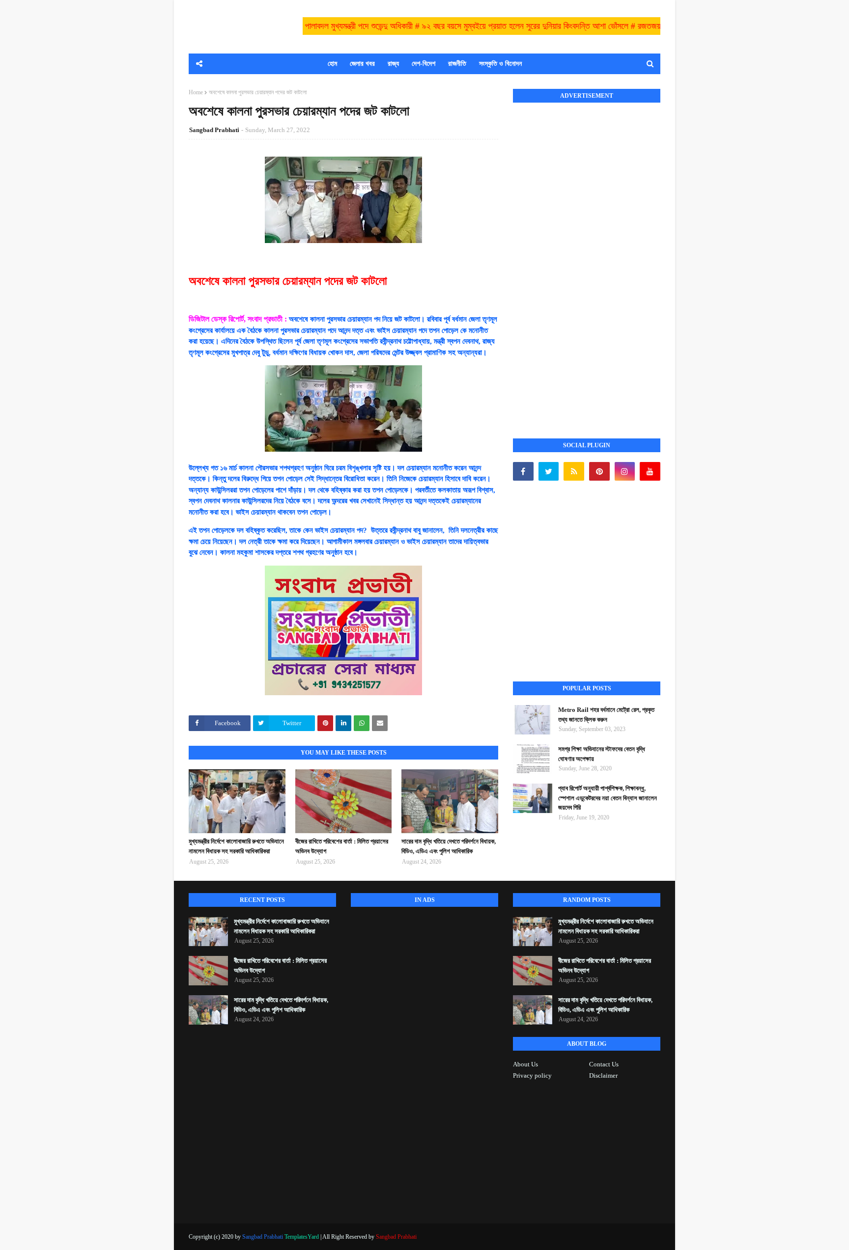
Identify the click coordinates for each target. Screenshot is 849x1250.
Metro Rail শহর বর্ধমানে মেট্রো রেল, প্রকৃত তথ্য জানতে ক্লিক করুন (606, 714)
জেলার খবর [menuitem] (362, 63)
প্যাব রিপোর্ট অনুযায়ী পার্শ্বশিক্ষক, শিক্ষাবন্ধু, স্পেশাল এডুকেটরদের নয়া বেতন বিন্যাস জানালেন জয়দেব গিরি (607, 798)
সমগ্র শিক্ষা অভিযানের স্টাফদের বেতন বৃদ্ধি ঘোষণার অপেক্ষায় (601, 753)
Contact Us (604, 1064)
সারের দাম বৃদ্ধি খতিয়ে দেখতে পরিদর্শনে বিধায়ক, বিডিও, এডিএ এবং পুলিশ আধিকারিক (448, 846)
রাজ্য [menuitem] (393, 63)
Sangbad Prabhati (214, 130)
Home (196, 92)
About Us (525, 1064)
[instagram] (625, 471)
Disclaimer (603, 1075)
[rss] (574, 471)
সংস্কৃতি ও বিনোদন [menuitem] (500, 63)
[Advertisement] (586, 259)
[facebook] (523, 471)
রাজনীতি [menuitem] (457, 63)
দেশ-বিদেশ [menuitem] (423, 63)
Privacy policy (532, 1075)
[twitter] (548, 471)
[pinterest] (599, 471)
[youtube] (650, 471)
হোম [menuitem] (332, 63)
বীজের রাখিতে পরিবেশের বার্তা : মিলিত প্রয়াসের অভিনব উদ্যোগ (341, 846)
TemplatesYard (301, 1236)
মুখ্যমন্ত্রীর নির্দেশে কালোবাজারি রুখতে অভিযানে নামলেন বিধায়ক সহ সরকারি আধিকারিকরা (236, 846)
